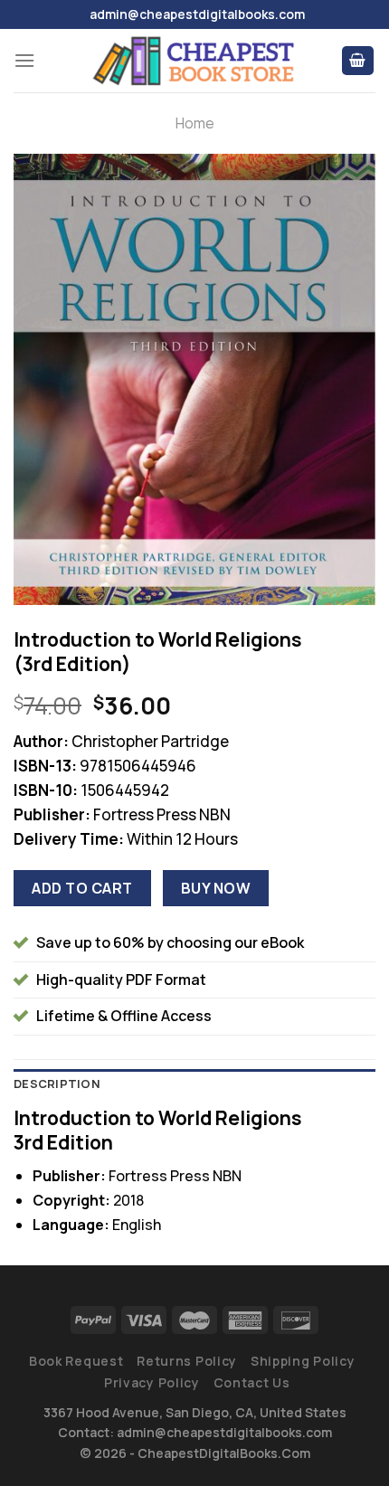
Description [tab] (57, 1083)
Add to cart (82, 888)
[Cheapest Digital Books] (194, 60)
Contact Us (251, 1382)
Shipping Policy (303, 1360)
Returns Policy (187, 1360)
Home (195, 123)
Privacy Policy (152, 1382)
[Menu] (24, 60)
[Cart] (358, 61)
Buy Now (216, 888)
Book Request (76, 1360)
